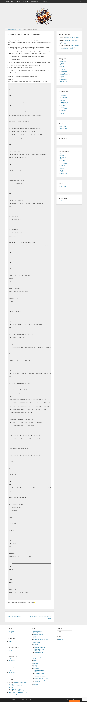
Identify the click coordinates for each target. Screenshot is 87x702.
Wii (12, 1)
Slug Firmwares (63, 128)
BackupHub (25, 1)
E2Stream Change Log (39, 647)
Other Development (35, 1)
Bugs (34, 636)
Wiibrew (62, 141)
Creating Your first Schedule (39, 641)
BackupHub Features (38, 634)
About (7, 1)
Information (62, 68)
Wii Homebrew (63, 79)
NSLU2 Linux (63, 126)
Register (10, 662)
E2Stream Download (68, 43)
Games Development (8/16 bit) (41, 678)
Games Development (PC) (40, 680)
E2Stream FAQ (37, 650)
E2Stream (17, 1)
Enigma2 (62, 66)
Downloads (44, 1)
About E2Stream (38, 645)
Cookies (35, 637)
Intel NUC (62, 69)
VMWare (62, 77)
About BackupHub (37, 631)
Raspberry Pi (63, 73)
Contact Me (60, 639)
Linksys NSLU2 (63, 71)
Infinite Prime (37, 671)
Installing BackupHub (38, 657)
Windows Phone (63, 81)
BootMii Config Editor (39, 670)
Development (14, 29)
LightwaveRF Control (39, 673)
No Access (35, 663)
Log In (9, 658)
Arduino (62, 63)
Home (9, 29)
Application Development (39, 676)
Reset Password (37, 666)
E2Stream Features (38, 652)
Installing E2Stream (68, 48)
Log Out (10, 650)
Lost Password (11, 660)
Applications (63, 61)
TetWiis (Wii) (37, 681)
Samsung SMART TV (65, 74)
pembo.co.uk (18, 699)
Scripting (20, 29)
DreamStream (36, 642)
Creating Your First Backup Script (40, 639)
